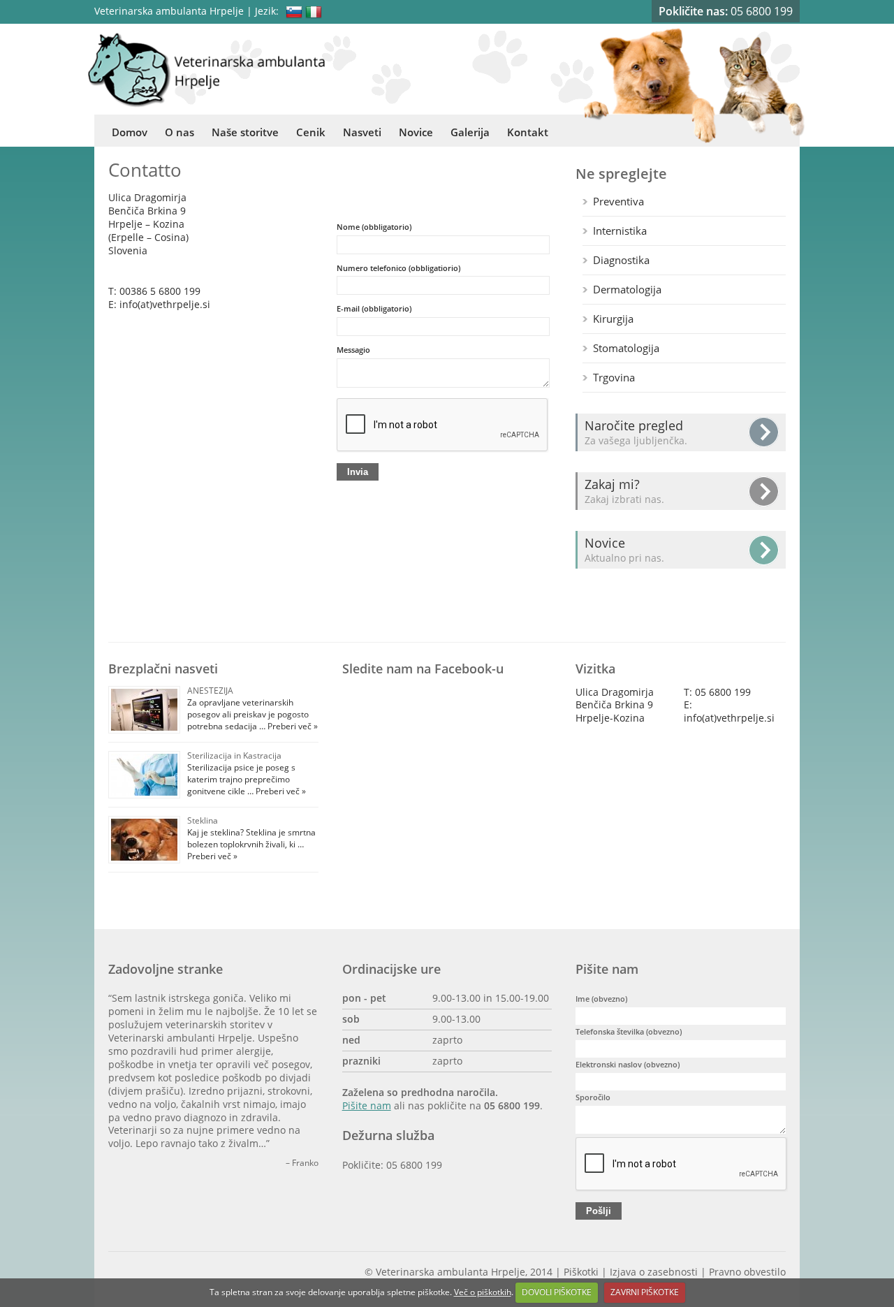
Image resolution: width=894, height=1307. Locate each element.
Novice (416, 132)
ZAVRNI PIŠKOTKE (644, 1292)
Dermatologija (627, 289)
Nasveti (362, 132)
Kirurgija (613, 319)
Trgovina (614, 377)
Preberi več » (291, 726)
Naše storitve (245, 132)
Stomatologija (626, 348)
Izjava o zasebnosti (654, 1272)
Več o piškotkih (482, 1292)
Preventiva (618, 201)
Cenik (310, 132)
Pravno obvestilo (747, 1272)
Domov (129, 132)
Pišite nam (366, 1106)
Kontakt (527, 132)
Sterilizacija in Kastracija (234, 755)
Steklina (202, 820)
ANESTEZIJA (210, 690)
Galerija (470, 132)
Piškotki (581, 1272)
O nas (179, 132)
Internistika (620, 231)
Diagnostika (621, 260)
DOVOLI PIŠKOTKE (557, 1292)
